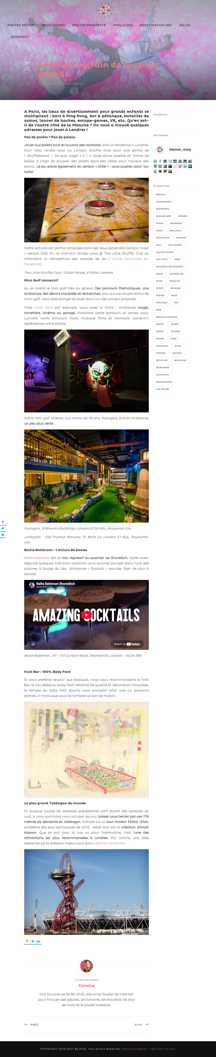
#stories (175, 332)
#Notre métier (21, 25)
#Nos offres (53, 25)
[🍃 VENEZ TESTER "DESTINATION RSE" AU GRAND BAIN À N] (180, 161)
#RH (176, 303)
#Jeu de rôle (175, 245)
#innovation (162, 238)
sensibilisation (164, 382)
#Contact (20, 37)
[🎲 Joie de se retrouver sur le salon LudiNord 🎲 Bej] (155, 171)
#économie (180, 360)
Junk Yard (43, 308)
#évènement (162, 368)
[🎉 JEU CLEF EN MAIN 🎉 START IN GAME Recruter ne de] (185, 166)
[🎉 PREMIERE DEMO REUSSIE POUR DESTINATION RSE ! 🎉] (190, 161)
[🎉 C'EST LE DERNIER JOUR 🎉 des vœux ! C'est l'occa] (170, 171)
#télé (174, 339)
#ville (178, 346)
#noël (174, 296)
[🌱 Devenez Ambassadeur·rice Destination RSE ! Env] (160, 161)
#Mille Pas (123, 25)
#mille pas (175, 281)
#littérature (176, 274)
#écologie (161, 360)
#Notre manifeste (89, 25)
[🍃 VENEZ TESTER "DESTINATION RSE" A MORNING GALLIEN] (175, 161)
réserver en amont (109, 843)
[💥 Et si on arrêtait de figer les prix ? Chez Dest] (155, 161)
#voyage (78, 84)
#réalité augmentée (167, 317)
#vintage (161, 353)
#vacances (162, 346)
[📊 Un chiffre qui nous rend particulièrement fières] (170, 161)
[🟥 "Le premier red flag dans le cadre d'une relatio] (165, 171)
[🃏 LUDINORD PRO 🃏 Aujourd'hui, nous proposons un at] (160, 171)
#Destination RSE (156, 25)
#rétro (160, 324)
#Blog (184, 25)
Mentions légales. (135, 1049)
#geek (46, 84)
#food (159, 223)
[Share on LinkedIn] (38, 941)
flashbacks (162, 375)
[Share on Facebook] (27, 941)
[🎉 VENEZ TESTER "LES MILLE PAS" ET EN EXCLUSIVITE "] (160, 166)
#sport (160, 332)
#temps (160, 339)
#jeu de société (164, 252)
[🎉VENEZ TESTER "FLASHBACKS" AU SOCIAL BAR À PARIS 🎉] (185, 161)
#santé (175, 324)
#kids (177, 259)
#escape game (163, 216)
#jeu (158, 245)
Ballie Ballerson (37, 558)
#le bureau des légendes (169, 267)
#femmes (182, 216)
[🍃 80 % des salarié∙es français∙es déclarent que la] (165, 161)
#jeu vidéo (162, 259)
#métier (160, 296)
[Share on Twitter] (33, 941)
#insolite (181, 238)
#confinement (164, 202)
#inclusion (175, 231)
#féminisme (176, 223)
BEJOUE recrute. (163, 1049)
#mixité (160, 288)
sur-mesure (162, 389)
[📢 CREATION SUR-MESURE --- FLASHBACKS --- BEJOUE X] (190, 166)
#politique (161, 303)
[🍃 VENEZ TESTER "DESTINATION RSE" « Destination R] (165, 166)
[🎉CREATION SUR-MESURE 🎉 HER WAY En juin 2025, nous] (180, 166)
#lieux (55, 84)
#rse (158, 310)
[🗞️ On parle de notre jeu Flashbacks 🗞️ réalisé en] (175, 166)
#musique (66, 84)
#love (159, 281)
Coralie (86, 985)
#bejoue (160, 195)
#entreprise (162, 209)
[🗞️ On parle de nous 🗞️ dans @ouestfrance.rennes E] (155, 166)
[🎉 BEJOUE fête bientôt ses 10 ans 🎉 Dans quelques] (170, 166)
